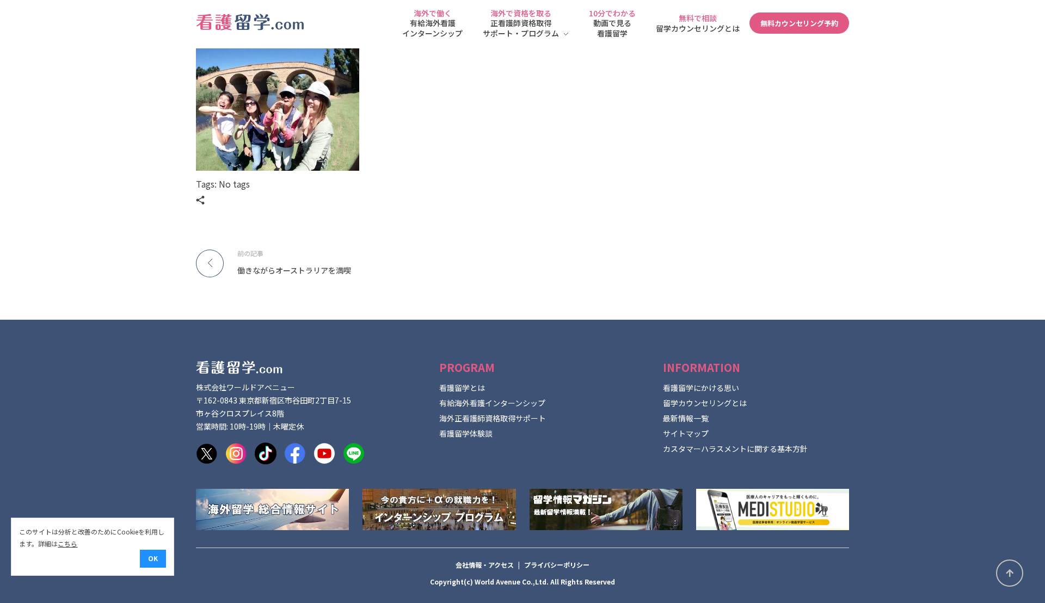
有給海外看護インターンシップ (492, 402)
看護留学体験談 (466, 433)
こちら (67, 543)
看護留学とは (462, 387)
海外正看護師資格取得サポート (492, 418)
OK (153, 558)
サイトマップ (686, 433)
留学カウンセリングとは (705, 402)
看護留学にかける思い (701, 387)
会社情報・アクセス (485, 564)
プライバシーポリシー (556, 564)
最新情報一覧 (686, 418)
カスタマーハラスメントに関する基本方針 (735, 448)
